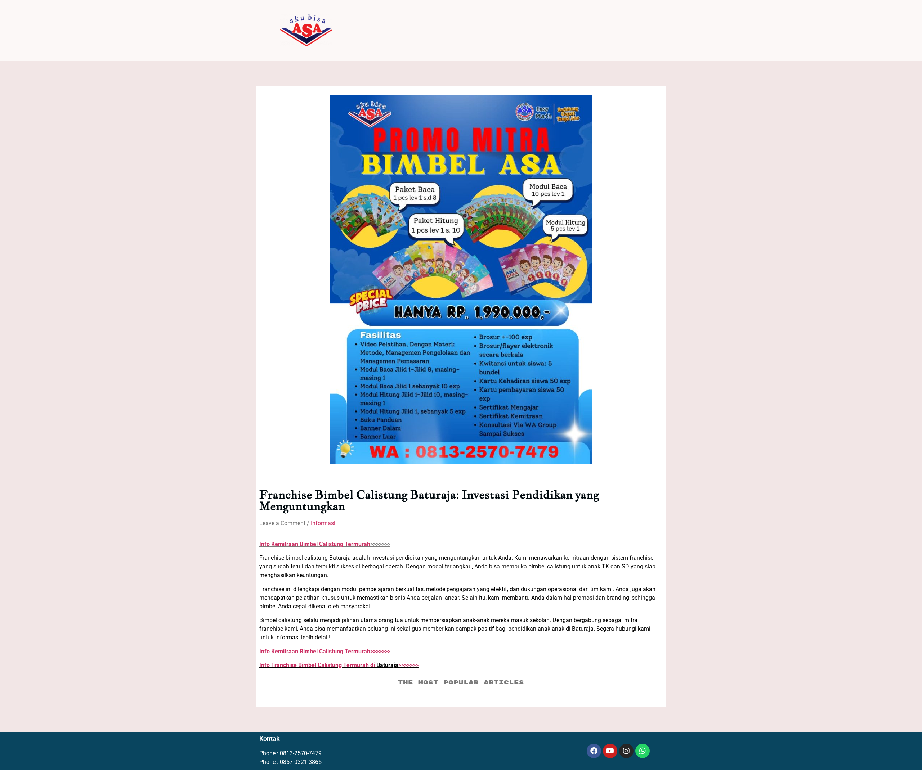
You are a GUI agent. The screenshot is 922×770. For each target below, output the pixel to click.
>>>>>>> (324, 651)
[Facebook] (594, 751)
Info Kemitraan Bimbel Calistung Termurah (314, 544)
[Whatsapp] (642, 751)
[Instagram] (626, 751)
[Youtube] (610, 751)
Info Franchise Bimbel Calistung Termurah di (317, 665)
